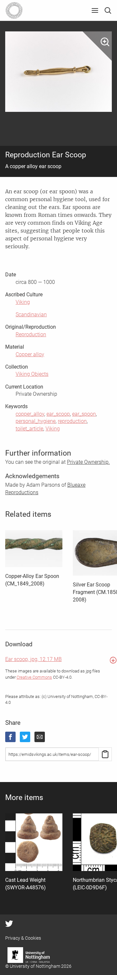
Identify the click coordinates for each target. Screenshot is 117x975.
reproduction (72, 421)
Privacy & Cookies (23, 938)
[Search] (108, 10)
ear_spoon (84, 414)
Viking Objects (32, 374)
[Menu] (95, 10)
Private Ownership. (88, 462)
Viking (23, 302)
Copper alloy (30, 354)
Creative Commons (34, 677)
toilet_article (29, 429)
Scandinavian (31, 314)
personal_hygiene (36, 421)
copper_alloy (30, 414)
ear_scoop (58, 414)
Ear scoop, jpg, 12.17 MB (33, 659)
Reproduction (31, 334)
